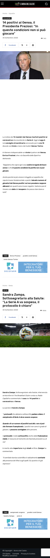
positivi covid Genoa (30, 256)
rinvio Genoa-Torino (11, 259)
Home (5, 13)
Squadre (12, 13)
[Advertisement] (25, 108)
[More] (33, 45)
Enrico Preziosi (15, 256)
